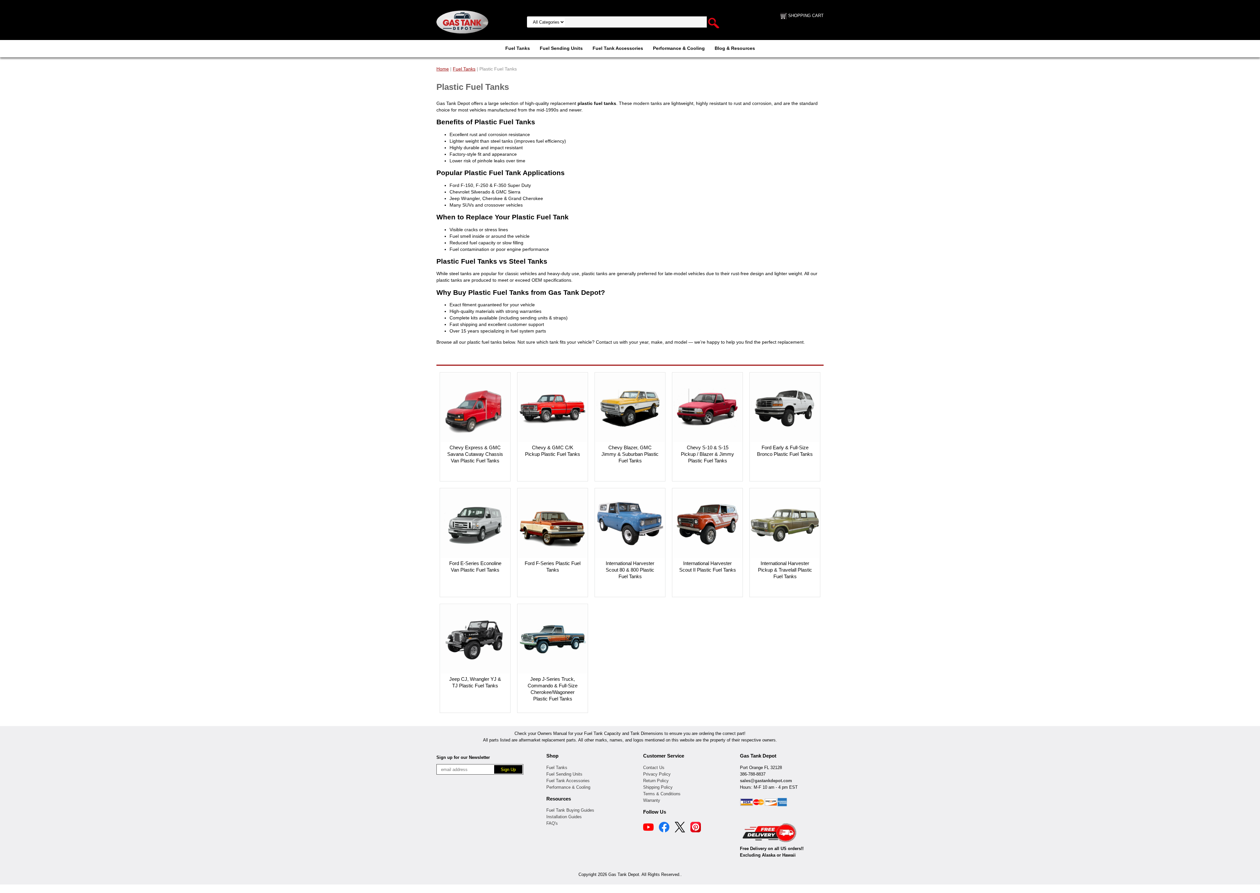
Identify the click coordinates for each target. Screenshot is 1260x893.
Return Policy (656, 780)
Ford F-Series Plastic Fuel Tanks (552, 566)
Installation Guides (564, 816)
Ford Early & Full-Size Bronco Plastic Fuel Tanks (785, 451)
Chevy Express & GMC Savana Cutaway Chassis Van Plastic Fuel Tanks (475, 454)
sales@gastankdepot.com (766, 780)
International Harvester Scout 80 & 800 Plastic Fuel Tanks (630, 569)
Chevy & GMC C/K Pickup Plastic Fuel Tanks (552, 451)
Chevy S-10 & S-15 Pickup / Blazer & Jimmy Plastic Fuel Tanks (707, 454)
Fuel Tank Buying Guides (570, 810)
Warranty (651, 800)
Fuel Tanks (517, 48)
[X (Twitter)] (680, 828)
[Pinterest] (695, 828)
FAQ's (552, 823)
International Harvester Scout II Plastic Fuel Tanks (707, 566)
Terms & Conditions (662, 793)
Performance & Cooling (679, 48)
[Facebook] (664, 828)
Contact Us (653, 767)
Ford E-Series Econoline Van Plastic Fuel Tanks (475, 566)
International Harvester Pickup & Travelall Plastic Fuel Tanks (785, 569)
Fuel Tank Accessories (618, 48)
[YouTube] (648, 828)
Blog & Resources (735, 48)
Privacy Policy (657, 774)
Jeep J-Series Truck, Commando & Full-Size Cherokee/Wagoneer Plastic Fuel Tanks (553, 688)
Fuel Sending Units (561, 48)
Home (442, 68)
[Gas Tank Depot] (462, 21)
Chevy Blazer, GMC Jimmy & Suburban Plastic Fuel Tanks (630, 454)
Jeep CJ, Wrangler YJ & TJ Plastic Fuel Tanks (475, 682)
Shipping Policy (658, 787)
